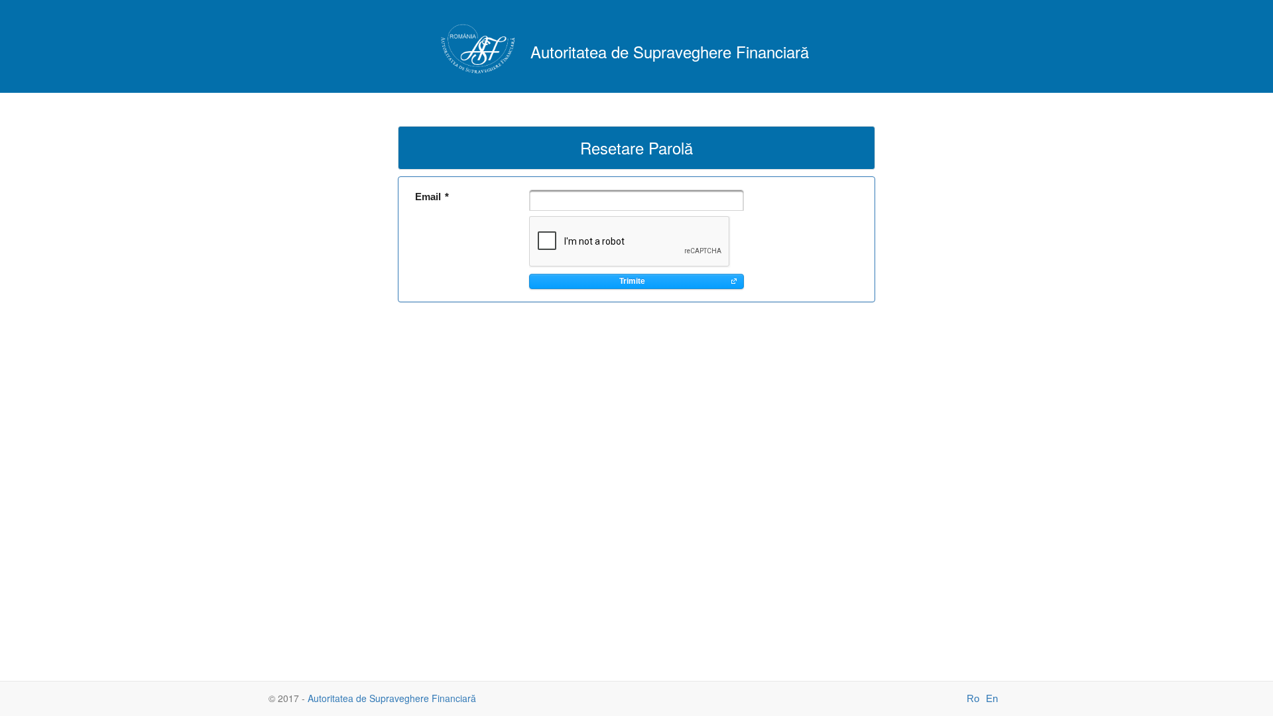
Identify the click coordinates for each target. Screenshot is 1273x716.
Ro (973, 698)
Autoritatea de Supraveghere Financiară (392, 698)
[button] (636, 281)
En (992, 698)
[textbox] (636, 200)
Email (432, 196)
